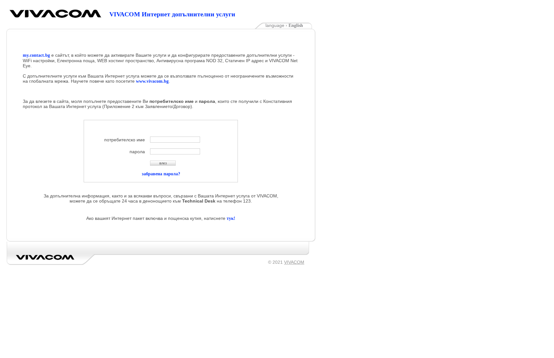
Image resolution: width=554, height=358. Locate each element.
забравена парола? (161, 173)
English (297, 25)
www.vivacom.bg (152, 81)
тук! (231, 218)
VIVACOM (45, 257)
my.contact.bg (36, 55)
